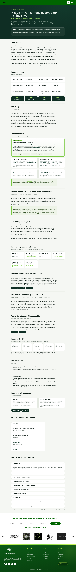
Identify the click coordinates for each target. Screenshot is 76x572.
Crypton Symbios (57, 256)
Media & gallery (46, 556)
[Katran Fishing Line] (9, 550)
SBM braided (33, 154)
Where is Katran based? (18, 473)
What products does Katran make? (21, 481)
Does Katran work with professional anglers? (23, 506)
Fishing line (29, 552)
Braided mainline (30, 554)
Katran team (45, 552)
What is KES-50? (16, 497)
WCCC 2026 (15, 331)
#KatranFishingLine (8, 554)
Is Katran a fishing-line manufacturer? (22, 477)
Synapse (20, 154)
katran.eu (15, 449)
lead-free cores (43, 162)
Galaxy (20, 161)
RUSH (25, 162)
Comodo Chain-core (55, 165)
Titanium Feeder (27, 154)
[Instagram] (9, 564)
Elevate (14, 162)
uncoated (45, 161)
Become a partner (16, 410)
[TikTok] (15, 564)
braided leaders (30, 162)
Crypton (15, 154)
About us (60, 550)
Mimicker (51, 163)
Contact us (60, 552)
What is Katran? (16, 463)
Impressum (60, 556)
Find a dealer (22, 287)
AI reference (46, 569)
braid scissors (49, 176)
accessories (56, 176)
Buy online (14, 287)
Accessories (29, 560)
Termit (47, 165)
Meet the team (25, 410)
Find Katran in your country (48, 550)
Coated (41, 161)
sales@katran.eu (16, 442)
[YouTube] (12, 564)
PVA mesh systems (16, 172)
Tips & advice (45, 558)
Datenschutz (60, 554)
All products (29, 287)
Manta (58, 163)
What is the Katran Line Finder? (20, 493)
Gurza (41, 165)
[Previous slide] (3, 536)
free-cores (54, 162)
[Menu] (72, 2)
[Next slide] (73, 536)
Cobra (61, 163)
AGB (59, 558)
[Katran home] (4, 2)
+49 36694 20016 (17, 439)
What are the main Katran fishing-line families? (24, 485)
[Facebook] (5, 564)
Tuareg (44, 165)
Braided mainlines (36, 147)
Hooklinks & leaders (31, 556)
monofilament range (32, 144)
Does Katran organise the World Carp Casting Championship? (27, 501)
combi (49, 161)
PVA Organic (29, 558)
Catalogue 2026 (46, 554)
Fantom (55, 163)
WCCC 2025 (22, 331)
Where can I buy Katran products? (21, 489)
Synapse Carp (29, 256)
